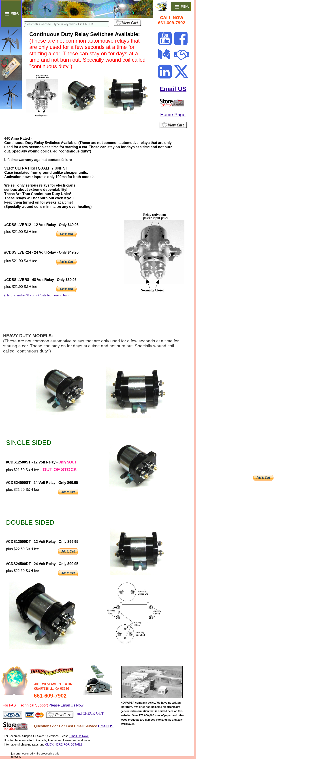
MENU (15, 13)
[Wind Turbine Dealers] (171, 106)
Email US (173, 89)
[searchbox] (66, 24)
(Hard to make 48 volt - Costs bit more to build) (37, 295)
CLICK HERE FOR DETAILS (64, 744)
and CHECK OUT (90, 713)
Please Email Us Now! (66, 705)
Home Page (173, 114)
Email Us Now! (79, 736)
